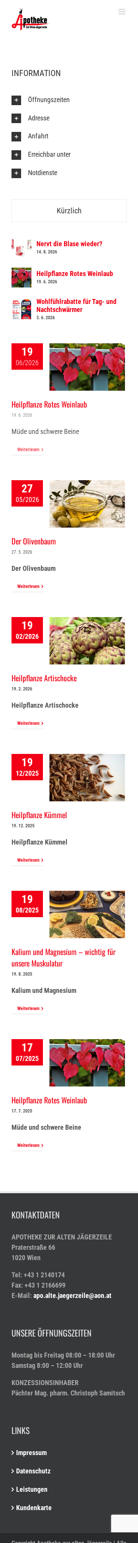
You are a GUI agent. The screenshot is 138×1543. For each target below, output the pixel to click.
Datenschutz (33, 1471)
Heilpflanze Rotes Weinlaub (49, 404)
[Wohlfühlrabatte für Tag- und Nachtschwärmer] (21, 304)
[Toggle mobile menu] (122, 12)
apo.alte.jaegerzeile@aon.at (72, 1295)
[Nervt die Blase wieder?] (21, 243)
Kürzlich (69, 210)
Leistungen (32, 1489)
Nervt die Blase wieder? (69, 244)
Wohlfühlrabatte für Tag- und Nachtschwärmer (76, 305)
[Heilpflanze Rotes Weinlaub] (21, 273)
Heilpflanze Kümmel (39, 814)
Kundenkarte (34, 1508)
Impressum (31, 1453)
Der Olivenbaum (34, 541)
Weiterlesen (28, 449)
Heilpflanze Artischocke (44, 678)
